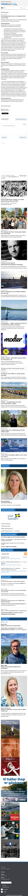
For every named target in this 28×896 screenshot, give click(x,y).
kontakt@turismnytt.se (5, 879)
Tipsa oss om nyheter (5, 868)
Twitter (5, 891)
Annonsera (3, 867)
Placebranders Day (5, 557)
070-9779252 (3, 875)
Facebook (6, 889)
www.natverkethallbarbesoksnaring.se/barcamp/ (13, 564)
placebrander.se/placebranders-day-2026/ (13, 558)
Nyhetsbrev (4, 885)
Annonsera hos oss (5, 887)
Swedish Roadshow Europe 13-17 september (10, 568)
